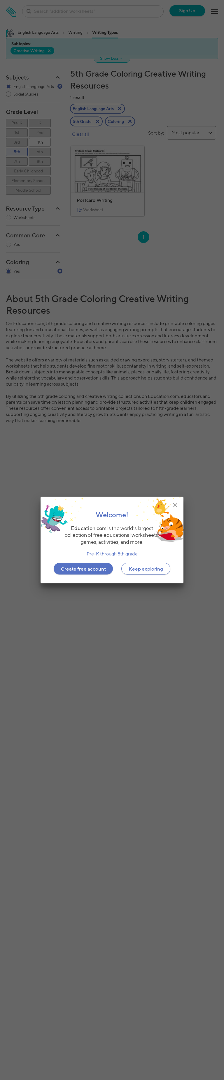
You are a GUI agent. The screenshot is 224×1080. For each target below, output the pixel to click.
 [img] (175, 505)
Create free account (83, 568)
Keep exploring (146, 568)
